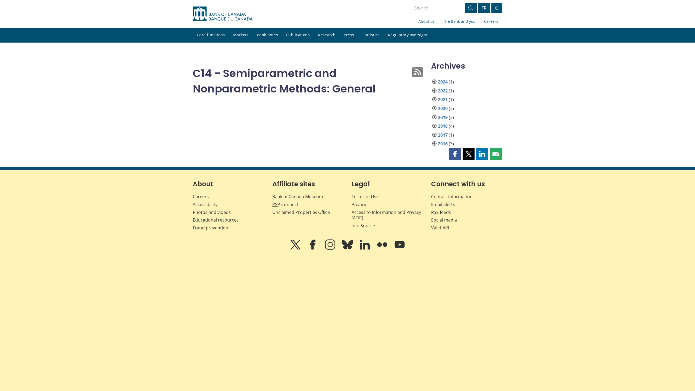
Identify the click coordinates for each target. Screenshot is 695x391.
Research (327, 34)
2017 (443, 135)
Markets (241, 34)
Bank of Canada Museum (297, 197)
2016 (443, 144)
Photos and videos (212, 212)
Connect (285, 204)
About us (426, 21)
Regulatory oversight (408, 34)
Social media (444, 220)
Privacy (359, 204)
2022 (443, 91)
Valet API (440, 228)
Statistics (371, 34)
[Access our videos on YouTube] (399, 248)
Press (349, 34)
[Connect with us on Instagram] (330, 248)
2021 (443, 99)
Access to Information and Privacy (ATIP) (386, 215)
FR (484, 8)
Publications (298, 34)
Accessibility (205, 204)
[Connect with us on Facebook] (313, 248)
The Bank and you (459, 21)
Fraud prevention (210, 228)
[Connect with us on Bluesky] (348, 248)
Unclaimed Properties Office (301, 212)
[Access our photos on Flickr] (382, 248)
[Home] (222, 14)
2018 (443, 126)
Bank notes (267, 34)
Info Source (363, 226)
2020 (443, 108)
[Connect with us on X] (296, 248)
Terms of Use (365, 197)
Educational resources (216, 220)
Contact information (452, 197)
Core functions (211, 34)
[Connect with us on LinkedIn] (365, 248)
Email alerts (443, 204)
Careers (491, 21)
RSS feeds (441, 212)
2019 (443, 117)
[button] (455, 154)
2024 (443, 82)
